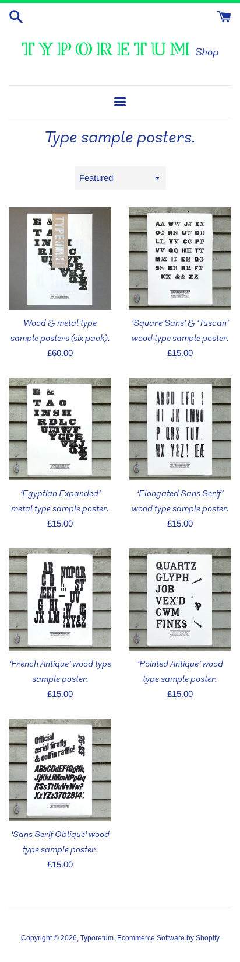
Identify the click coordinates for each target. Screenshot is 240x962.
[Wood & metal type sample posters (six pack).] (60, 258)
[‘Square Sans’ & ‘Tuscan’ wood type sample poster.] (180, 258)
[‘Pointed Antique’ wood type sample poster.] (180, 599)
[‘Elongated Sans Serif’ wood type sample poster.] (180, 429)
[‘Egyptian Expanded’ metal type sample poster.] (60, 429)
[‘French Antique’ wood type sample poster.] (60, 599)
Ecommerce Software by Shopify (168, 938)
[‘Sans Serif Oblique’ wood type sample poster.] (60, 770)
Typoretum (97, 938)
